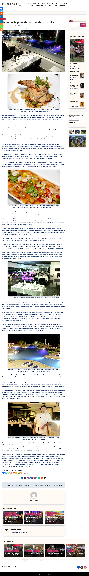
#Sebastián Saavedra (35, 28)
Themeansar (55, 574)
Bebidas (32, 513)
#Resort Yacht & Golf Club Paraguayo (20, 28)
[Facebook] (3, 473)
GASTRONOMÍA (52, 6)
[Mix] (1, 24)
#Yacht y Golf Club (49, 28)
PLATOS (58, 3)
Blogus (48, 574)
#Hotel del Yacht (7, 28)
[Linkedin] (1, 16)
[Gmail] (14, 473)
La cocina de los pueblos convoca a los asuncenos (74, 103)
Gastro (8, 25)
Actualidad (8, 513)
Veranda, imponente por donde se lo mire (28, 22)
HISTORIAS (61, 6)
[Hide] (0, 31)
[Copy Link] (16, 473)
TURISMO (43, 6)
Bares (4, 18)
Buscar (71, 20)
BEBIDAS (64, 3)
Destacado (8, 515)
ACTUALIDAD (36, 3)
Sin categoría (15, 515)
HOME (29, 3)
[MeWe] (1, 21)
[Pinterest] (1, 19)
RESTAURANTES (35, 6)
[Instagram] (11, 473)
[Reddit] (1, 13)
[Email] (19, 473)
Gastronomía (16, 551)
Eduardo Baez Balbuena (12, 519)
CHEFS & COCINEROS (48, 3)
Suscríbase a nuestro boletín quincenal (76, 116)
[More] (21, 473)
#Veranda (42, 28)
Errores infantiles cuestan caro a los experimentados (31, 518)
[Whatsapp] (8, 473)
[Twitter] (6, 473)
